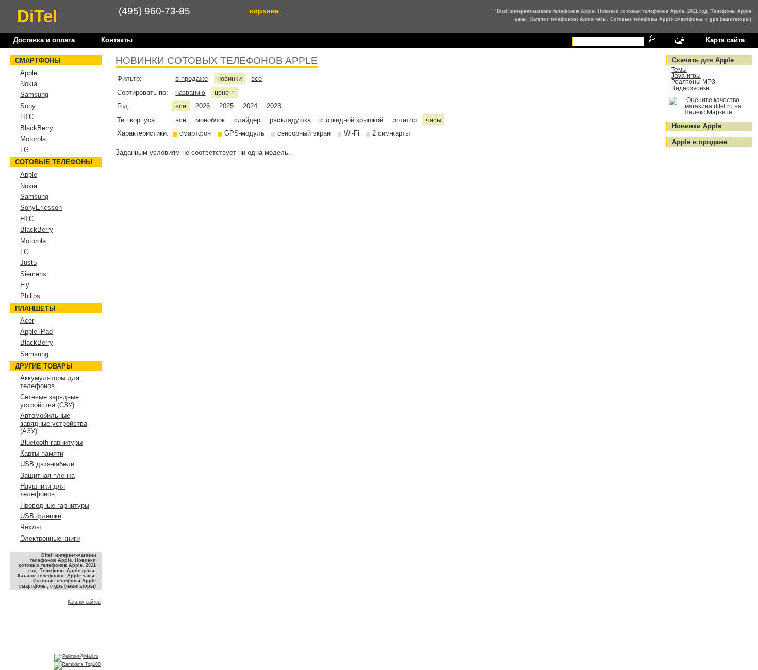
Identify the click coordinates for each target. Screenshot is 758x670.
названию (190, 92)
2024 (250, 106)
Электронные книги (50, 538)
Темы (679, 69)
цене (225, 92)
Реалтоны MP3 (693, 82)
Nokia (28, 84)
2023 (274, 106)
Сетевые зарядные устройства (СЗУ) (49, 401)
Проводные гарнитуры (54, 505)
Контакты (117, 40)
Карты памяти (41, 453)
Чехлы (30, 527)
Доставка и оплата (44, 40)
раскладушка (290, 120)
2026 (202, 106)
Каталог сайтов (84, 602)
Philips (30, 296)
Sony (28, 106)
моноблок (210, 120)
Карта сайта (725, 40)
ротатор (404, 120)
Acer (27, 320)
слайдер (247, 120)
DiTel (37, 16)
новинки (229, 78)
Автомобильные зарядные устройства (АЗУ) (53, 423)
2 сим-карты (391, 133)
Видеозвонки (690, 88)
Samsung (34, 94)
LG (24, 150)
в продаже (191, 78)
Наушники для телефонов (42, 490)
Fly (24, 285)
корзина (264, 11)
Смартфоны (38, 60)
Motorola (33, 139)
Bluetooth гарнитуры (51, 442)
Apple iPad (36, 332)
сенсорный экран (304, 133)
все (256, 78)
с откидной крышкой (351, 120)
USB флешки (40, 516)
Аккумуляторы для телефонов (49, 382)
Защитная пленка (47, 475)
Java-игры (686, 76)
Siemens (33, 274)
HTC (27, 117)
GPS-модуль (244, 133)
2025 (226, 106)
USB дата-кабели (47, 464)
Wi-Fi (351, 133)
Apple (28, 73)
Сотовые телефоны (53, 162)
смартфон (195, 133)
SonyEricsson (41, 207)
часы (433, 120)
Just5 (28, 262)
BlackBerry (36, 128)
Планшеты (35, 308)
